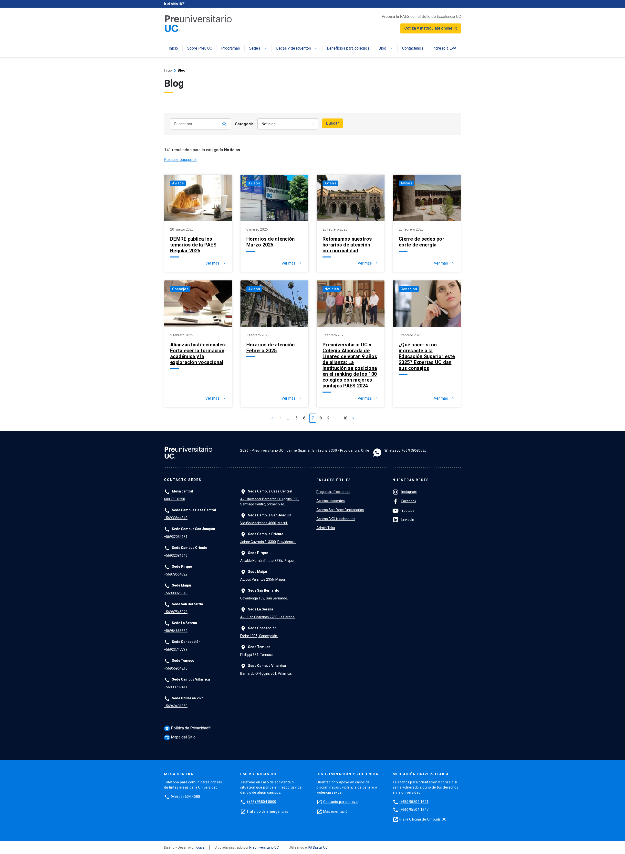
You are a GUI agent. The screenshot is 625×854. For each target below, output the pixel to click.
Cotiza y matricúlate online (430, 28)
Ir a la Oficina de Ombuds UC (422, 819)
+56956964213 (176, 668)
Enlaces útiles (333, 480)
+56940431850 (176, 706)
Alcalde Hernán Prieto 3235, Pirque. (267, 561)
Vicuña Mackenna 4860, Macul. (264, 523)
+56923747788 (176, 649)
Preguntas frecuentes (333, 492)
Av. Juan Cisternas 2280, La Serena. (267, 617)
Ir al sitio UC (173, 4)
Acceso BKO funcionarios (335, 519)
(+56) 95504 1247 (414, 809)
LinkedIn (407, 520)
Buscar (332, 123)
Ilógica (200, 847)
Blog (385, 48)
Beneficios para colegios (348, 48)
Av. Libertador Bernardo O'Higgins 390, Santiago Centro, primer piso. (269, 501)
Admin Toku (325, 528)
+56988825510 (176, 593)
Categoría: (244, 124)
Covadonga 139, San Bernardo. (264, 598)
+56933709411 (176, 687)
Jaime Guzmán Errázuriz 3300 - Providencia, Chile (328, 450)
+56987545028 (176, 612)
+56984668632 (176, 631)
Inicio (173, 48)
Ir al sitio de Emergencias (267, 811)
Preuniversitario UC (264, 847)
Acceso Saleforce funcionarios (340, 510)
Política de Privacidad (186, 728)
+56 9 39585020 (414, 450)
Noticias (331, 289)
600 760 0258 (174, 499)
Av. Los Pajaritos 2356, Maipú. (263, 579)
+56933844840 (176, 518)
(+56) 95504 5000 (261, 802)
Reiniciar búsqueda (180, 159)
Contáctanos (412, 48)
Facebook (408, 501)
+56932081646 (176, 555)
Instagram (409, 492)
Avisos (178, 183)
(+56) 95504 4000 (185, 797)
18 (345, 418)
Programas (230, 48)
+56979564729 (176, 574)
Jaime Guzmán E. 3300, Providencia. (268, 542)
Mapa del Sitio (180, 737)
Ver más (215, 263)
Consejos (180, 289)
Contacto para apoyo (340, 802)
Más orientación (336, 811)
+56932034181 (176, 537)
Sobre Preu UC (199, 48)
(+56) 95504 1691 (414, 802)
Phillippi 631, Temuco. (256, 655)
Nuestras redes (411, 480)
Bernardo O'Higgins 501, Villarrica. (266, 673)
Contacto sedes (182, 480)
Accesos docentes (330, 501)
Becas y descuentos (297, 48)
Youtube (408, 510)
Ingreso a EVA (444, 48)
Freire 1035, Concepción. (259, 636)
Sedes (258, 48)
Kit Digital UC (318, 847)
